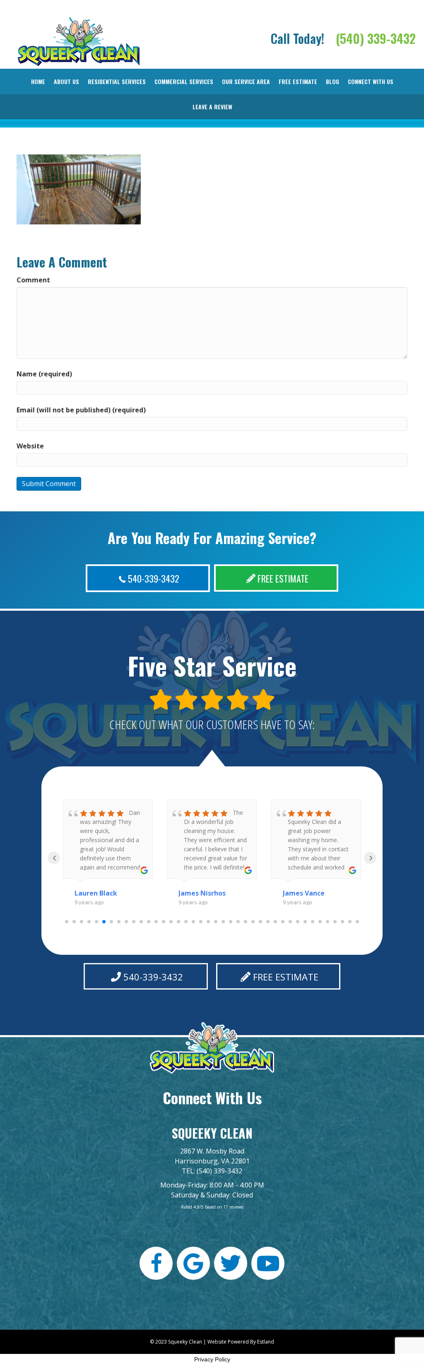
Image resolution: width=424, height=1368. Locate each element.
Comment (33, 279)
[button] (148, 578)
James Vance (304, 893)
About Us (66, 81)
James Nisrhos (202, 893)
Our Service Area (246, 81)
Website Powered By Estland (240, 1341)
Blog (332, 81)
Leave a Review (212, 106)
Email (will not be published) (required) (81, 409)
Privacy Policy (212, 1359)
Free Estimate (298, 81)
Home (38, 81)
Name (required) (44, 373)
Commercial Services (183, 81)
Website (30, 445)
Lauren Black (96, 893)
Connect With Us (370, 81)
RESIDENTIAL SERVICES (117, 81)
